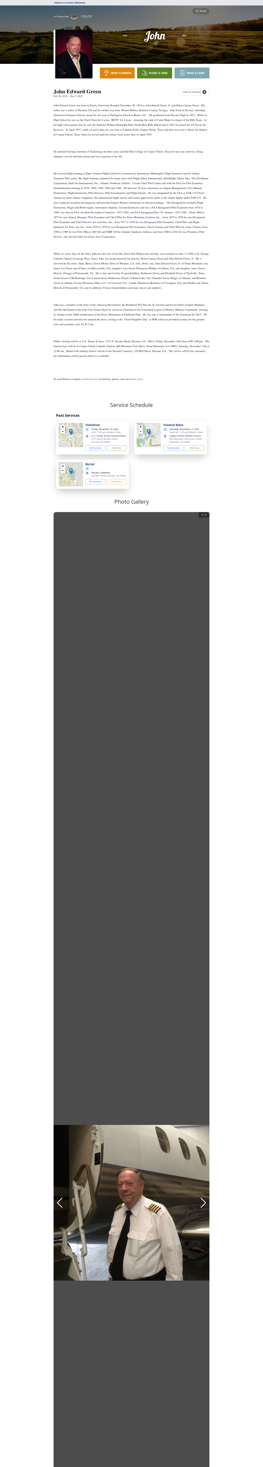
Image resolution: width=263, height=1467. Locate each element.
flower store (136, 379)
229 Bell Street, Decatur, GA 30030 (108, 475)
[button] (71, 432)
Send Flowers (116, 481)
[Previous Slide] (60, 1202)
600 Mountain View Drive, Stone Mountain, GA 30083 (185, 440)
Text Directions (95, 448)
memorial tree (90, 379)
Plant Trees (116, 448)
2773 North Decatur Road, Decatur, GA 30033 (104, 440)
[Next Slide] (203, 1202)
